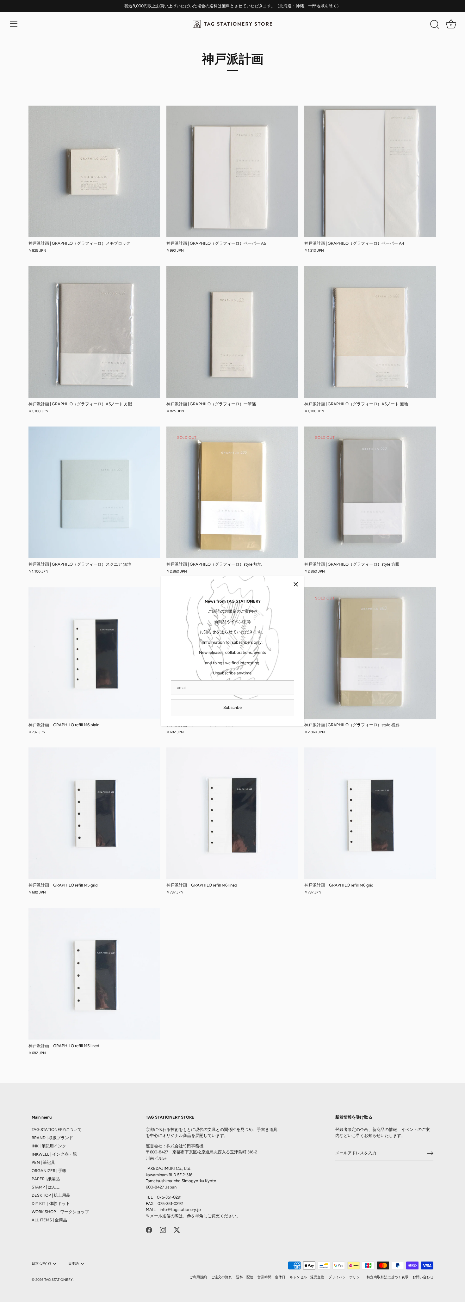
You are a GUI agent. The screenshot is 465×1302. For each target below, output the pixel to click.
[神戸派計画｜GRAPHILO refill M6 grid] (370, 813)
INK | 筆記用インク (49, 1146)
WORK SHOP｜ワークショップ (60, 1211)
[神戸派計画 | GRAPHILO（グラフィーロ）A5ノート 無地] (370, 331)
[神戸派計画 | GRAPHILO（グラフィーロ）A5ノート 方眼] (94, 331)
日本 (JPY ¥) (41, 1264)
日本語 (73, 1264)
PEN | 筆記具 (43, 1162)
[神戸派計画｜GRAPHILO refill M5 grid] (94, 813)
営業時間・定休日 (271, 1277)
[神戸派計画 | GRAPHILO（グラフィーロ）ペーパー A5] (232, 171)
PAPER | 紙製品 (46, 1178)
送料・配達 (244, 1277)
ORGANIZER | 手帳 (49, 1170)
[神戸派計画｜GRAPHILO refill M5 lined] (94, 974)
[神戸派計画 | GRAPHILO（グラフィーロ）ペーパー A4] (370, 171)
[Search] (435, 25)
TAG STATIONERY (58, 1280)
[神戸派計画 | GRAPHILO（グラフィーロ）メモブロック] (94, 171)
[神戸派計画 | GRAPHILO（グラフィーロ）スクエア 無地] (94, 492)
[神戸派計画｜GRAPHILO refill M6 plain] (94, 653)
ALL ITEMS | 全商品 (49, 1220)
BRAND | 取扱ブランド (52, 1137)
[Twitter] (177, 1229)
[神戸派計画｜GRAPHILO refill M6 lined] (232, 813)
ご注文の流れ (221, 1277)
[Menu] (14, 24)
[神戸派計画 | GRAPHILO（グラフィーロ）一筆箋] (232, 331)
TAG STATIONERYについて (57, 1129)
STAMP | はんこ (46, 1187)
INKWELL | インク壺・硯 (54, 1154)
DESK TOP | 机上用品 (51, 1195)
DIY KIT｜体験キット (51, 1203)
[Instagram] (163, 1229)
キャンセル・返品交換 (306, 1277)
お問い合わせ (422, 1277)
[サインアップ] (430, 1153)
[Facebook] (149, 1229)
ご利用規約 (198, 1277)
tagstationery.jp (186, 1209)
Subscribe (232, 707)
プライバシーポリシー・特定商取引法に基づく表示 (368, 1277)
